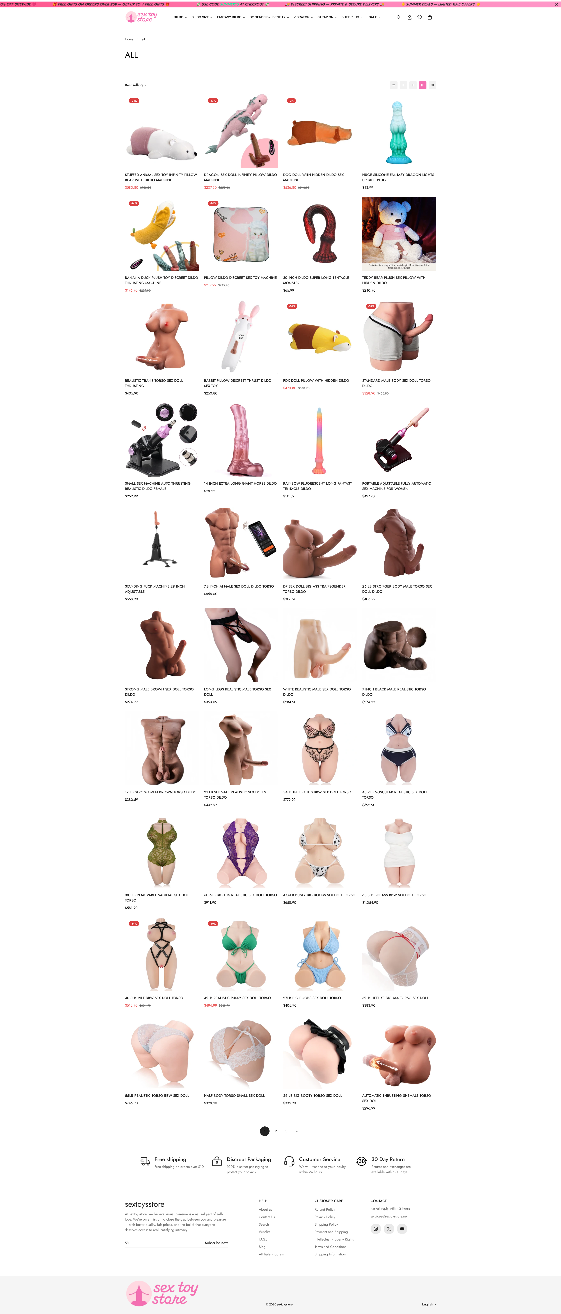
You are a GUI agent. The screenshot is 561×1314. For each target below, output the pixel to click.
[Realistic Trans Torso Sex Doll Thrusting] (162, 337)
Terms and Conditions (330, 1246)
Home (129, 39)
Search (264, 1224)
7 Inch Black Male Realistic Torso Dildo (394, 692)
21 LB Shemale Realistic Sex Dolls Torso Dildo (235, 795)
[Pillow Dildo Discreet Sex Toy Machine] (241, 234)
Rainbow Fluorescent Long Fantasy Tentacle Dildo (317, 486)
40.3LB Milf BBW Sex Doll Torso (154, 997)
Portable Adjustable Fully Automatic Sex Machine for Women (396, 486)
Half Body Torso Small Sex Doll (234, 1095)
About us (265, 1209)
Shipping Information (330, 1254)
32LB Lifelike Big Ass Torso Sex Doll (395, 997)
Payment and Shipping (331, 1231)
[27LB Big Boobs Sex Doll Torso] (320, 954)
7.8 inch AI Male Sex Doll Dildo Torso (239, 586)
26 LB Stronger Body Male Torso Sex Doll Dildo (397, 589)
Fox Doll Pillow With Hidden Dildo (316, 380)
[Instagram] (376, 1229)
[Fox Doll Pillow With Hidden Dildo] (320, 337)
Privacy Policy (325, 1216)
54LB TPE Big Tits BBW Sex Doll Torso (317, 792)
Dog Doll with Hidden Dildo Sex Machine (313, 177)
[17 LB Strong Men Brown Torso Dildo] (162, 748)
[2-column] (403, 85)
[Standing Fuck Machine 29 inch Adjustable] (162, 542)
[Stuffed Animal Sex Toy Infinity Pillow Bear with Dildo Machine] (162, 131)
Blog (262, 1246)
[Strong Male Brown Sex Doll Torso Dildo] (162, 645)
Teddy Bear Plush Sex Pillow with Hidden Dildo (394, 280)
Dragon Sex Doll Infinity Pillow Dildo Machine (240, 177)
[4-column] (422, 85)
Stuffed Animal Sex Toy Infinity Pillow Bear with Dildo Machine (161, 177)
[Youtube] (402, 1229)
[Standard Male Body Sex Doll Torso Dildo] (399, 337)
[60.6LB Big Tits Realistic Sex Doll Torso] (241, 851)
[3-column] (413, 85)
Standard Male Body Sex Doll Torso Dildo (396, 383)
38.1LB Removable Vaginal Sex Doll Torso (157, 898)
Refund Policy (325, 1209)
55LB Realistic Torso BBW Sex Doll (157, 1095)
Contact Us (267, 1216)
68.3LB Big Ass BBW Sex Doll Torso (394, 895)
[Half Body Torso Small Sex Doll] (241, 1052)
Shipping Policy (326, 1224)
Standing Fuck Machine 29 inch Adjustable (155, 589)
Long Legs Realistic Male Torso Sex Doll (237, 692)
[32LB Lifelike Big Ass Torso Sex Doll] (399, 954)
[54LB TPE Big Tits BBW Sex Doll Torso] (320, 748)
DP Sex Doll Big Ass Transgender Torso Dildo (314, 589)
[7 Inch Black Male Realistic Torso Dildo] (399, 645)
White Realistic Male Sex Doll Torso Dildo (317, 692)
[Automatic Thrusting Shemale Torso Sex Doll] (399, 1052)
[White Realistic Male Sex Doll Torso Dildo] (320, 645)
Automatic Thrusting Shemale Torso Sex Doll (396, 1098)
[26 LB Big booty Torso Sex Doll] (320, 1052)
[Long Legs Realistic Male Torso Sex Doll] (241, 645)
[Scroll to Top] (552, 1290)
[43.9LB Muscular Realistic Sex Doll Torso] (399, 748)
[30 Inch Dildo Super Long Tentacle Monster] (320, 234)
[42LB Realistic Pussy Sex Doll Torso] (241, 954)
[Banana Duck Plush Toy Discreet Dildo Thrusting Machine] (162, 234)
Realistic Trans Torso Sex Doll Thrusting (154, 383)
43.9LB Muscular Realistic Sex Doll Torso (395, 795)
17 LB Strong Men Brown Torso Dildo (161, 792)
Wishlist (264, 1231)
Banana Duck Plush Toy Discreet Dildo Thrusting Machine (161, 280)
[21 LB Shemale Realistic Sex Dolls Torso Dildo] (241, 748)
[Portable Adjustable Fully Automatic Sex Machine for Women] (399, 440)
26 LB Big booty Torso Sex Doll (312, 1095)
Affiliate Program (271, 1254)
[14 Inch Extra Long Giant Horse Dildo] (241, 440)
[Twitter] (389, 1229)
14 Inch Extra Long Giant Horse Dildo (240, 483)
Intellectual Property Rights (334, 1239)
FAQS (263, 1239)
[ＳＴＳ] (141, 17)
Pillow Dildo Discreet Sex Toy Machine (240, 277)
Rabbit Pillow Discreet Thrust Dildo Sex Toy (237, 383)
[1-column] (394, 85)
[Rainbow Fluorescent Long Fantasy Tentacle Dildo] (320, 440)
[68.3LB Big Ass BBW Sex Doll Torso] (399, 851)
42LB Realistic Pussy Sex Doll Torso (237, 997)
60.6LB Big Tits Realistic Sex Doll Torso (240, 895)
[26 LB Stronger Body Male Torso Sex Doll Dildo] (399, 542)
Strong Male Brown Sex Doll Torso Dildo (159, 692)
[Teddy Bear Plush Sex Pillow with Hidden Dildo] (399, 234)
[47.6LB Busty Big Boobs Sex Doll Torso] (320, 851)
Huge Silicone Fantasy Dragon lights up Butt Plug (398, 177)
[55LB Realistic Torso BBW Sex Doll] (162, 1052)
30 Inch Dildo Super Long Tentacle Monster (316, 280)
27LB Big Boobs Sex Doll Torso (312, 997)
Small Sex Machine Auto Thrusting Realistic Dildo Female (158, 486)
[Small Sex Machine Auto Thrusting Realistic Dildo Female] (162, 440)
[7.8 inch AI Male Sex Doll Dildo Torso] (241, 542)
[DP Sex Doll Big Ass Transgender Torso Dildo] (320, 542)
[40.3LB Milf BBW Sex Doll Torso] (162, 954)
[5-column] (432, 85)
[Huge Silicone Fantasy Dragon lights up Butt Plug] (399, 131)
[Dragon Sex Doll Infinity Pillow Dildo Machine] (241, 131)
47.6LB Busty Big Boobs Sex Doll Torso (319, 895)
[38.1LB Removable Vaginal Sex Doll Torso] (162, 851)
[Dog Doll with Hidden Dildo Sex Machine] (320, 131)
